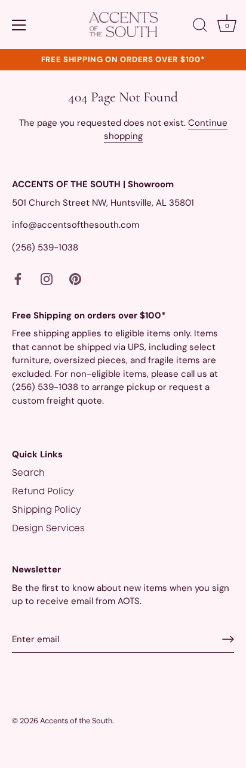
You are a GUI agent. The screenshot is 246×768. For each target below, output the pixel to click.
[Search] (200, 27)
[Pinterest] (75, 279)
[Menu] (19, 25)
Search (28, 473)
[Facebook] (18, 279)
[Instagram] (47, 279)
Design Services (48, 529)
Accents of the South (76, 721)
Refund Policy (43, 492)
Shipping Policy (46, 510)
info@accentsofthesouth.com (75, 225)
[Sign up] (228, 639)
